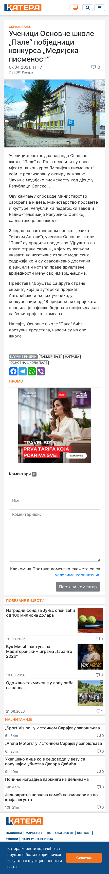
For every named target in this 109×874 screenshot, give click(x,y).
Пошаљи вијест (60, 833)
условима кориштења (77, 574)
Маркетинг (34, 833)
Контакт (84, 833)
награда (72, 356)
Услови (12, 839)
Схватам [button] (84, 858)
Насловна (14, 833)
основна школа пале (28, 363)
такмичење (50, 356)
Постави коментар (78, 586)
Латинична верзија (37, 839)
